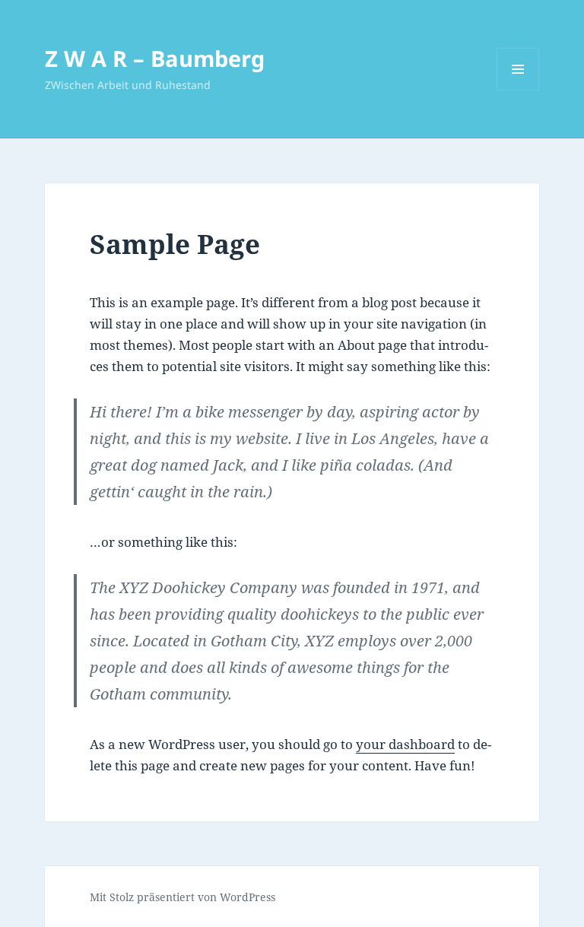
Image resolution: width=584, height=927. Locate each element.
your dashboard (405, 744)
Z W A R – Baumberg (155, 58)
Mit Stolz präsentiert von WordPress (182, 897)
